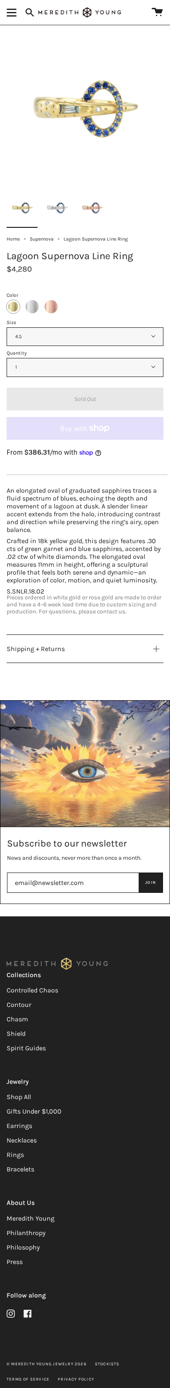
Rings (15, 1155)
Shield (16, 1033)
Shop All (19, 1097)
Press (15, 1262)
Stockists (107, 1364)
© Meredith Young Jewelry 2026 (47, 1364)
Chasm (17, 1019)
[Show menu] (13, 12)
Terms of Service (28, 1379)
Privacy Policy (76, 1379)
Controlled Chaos (32, 990)
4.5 (18, 336)
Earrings (19, 1126)
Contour (19, 1005)
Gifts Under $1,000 (34, 1111)
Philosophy (23, 1247)
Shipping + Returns (36, 649)
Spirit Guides (26, 1048)
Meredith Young (30, 1218)
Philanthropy (26, 1233)
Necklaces (22, 1140)
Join (150, 882)
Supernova (42, 239)
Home (13, 239)
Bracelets (20, 1169)
